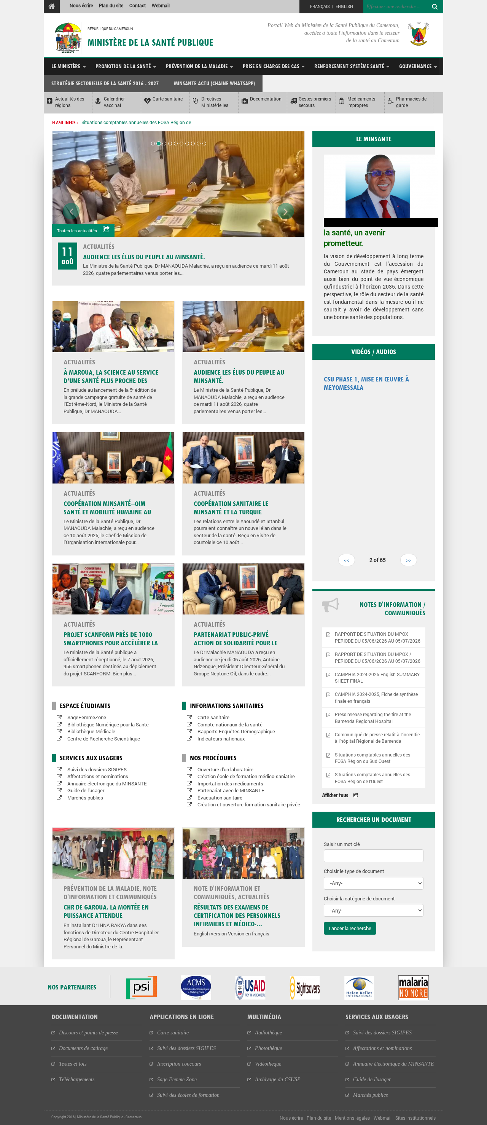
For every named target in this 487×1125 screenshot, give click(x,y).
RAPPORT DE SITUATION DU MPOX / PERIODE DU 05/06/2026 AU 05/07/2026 (377, 657)
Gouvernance (415, 66)
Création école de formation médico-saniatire (246, 776)
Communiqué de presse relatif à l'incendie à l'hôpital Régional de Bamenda (377, 737)
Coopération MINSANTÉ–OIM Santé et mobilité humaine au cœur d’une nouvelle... (107, 512)
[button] (71, 139)
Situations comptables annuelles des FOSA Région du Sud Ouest (372, 758)
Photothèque (268, 1048)
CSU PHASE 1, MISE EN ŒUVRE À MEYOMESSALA (366, 383)
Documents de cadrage (83, 1048)
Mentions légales (352, 1118)
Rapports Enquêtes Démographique (236, 731)
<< (346, 559)
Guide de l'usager (85, 790)
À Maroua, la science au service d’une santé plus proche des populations (111, 380)
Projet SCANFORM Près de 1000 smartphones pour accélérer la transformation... (111, 643)
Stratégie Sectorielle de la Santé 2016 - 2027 (105, 83)
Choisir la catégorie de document (359, 898)
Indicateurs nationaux (221, 738)
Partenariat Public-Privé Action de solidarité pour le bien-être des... (235, 643)
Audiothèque (268, 1033)
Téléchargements (76, 1079)
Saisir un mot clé (342, 844)
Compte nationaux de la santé (230, 724)
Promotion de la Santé (123, 66)
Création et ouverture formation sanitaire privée (248, 804)
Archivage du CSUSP (278, 1079)
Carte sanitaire (213, 717)
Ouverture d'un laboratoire (225, 769)
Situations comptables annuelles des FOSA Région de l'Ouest (372, 777)
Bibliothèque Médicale (91, 731)
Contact (137, 5)
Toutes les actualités (77, 230)
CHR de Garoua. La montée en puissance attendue (106, 911)
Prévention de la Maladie (197, 66)
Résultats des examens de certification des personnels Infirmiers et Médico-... (237, 915)
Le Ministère (65, 66)
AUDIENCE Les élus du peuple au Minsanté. (144, 256)
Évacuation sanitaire (219, 797)
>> (408, 559)
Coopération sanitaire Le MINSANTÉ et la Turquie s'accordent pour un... (231, 512)
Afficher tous (335, 795)
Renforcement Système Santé (349, 66)
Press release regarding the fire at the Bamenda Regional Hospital (373, 717)
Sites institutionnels (415, 1118)
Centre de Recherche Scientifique (103, 738)
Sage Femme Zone (177, 1079)
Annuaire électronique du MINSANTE (107, 783)
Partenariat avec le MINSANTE (230, 790)
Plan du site (111, 5)
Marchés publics (85, 797)
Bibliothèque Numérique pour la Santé (108, 724)
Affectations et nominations (97, 776)
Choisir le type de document (354, 871)
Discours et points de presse (88, 1033)
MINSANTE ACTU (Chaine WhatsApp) (214, 83)
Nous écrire (81, 5)
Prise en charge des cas (271, 66)
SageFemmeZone (86, 717)
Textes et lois (72, 1064)
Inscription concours (179, 1064)
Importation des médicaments (230, 783)
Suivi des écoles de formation (188, 1095)
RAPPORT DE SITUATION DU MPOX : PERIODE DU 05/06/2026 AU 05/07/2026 (377, 637)
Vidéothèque (268, 1064)
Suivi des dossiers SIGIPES (97, 769)
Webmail (161, 5)
